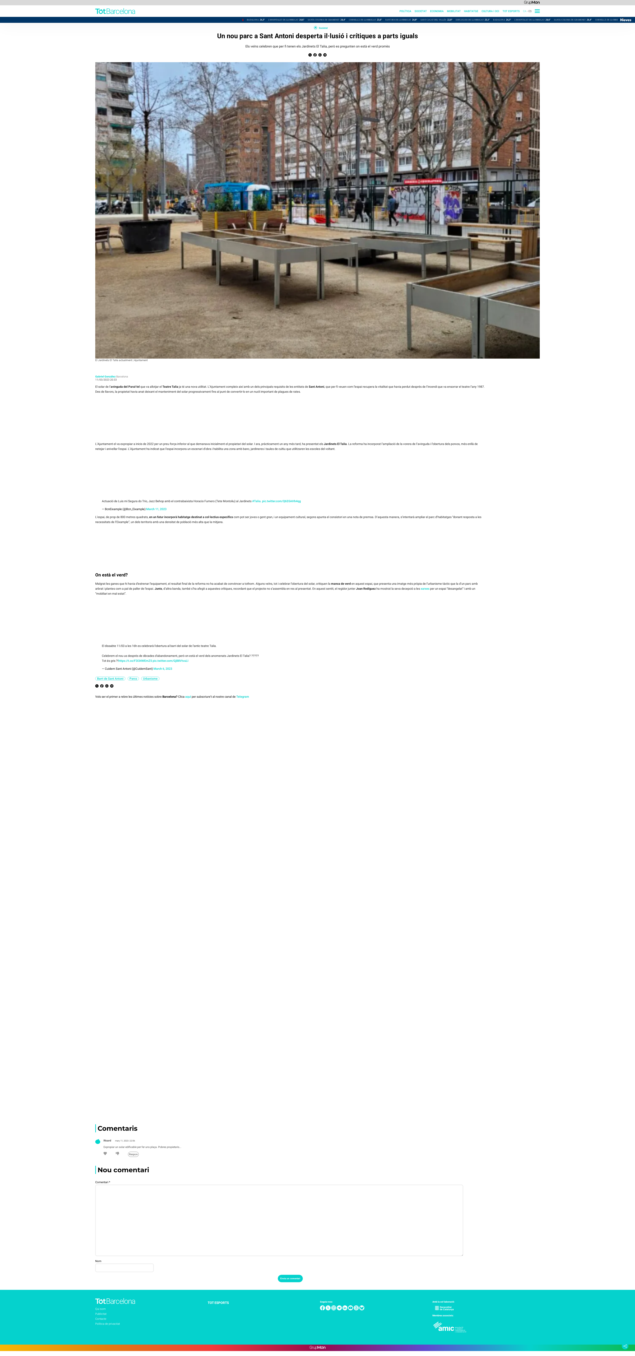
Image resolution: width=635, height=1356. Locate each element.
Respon (133, 1154)
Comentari (102, 1182)
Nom (98, 1261)
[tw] (328, 1309)
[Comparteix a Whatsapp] (320, 55)
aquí (188, 696)
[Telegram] (339, 1309)
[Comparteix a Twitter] (310, 55)
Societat (421, 11)
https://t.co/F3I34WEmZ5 (135, 660)
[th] (356, 1309)
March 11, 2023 (156, 509)
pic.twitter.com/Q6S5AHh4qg (281, 501)
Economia (437, 11)
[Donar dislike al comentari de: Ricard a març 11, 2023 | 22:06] (117, 1154)
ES (530, 11)
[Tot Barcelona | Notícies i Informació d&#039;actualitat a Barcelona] (67, 16)
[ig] (334, 1309)
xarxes (425, 588)
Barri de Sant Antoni (110, 678)
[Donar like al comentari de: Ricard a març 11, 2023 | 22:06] (105, 1154)
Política (405, 11)
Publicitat (100, 1313)
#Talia (256, 501)
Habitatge (471, 11)
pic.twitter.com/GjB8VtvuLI (170, 660)
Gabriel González (105, 376)
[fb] (323, 1309)
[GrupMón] (532, 2)
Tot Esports (511, 11)
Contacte (100, 1318)
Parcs (133, 678)
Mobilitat (454, 11)
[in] (345, 1309)
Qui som (100, 1309)
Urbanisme (150, 678)
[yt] (351, 1309)
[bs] (361, 1309)
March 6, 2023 (162, 668)
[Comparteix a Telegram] (325, 55)
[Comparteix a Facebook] (315, 55)
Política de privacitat (107, 1323)
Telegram (242, 696)
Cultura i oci (490, 11)
